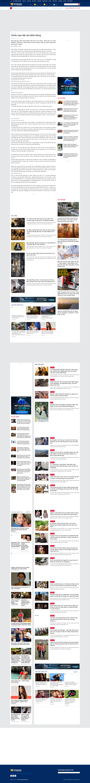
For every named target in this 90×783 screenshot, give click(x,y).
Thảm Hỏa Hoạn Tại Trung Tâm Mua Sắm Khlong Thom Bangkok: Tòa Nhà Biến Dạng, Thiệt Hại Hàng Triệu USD (64, 383)
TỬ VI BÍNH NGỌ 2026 (17, 1)
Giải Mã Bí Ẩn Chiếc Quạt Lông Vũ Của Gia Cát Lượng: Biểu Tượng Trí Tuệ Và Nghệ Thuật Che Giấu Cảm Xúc (64, 549)
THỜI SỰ (24, 1)
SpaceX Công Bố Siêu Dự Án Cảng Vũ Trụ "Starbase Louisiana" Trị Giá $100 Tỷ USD (68, 312)
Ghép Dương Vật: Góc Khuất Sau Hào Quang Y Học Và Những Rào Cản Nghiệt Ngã (23, 456)
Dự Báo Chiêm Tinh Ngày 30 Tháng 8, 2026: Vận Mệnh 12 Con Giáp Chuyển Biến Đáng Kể (71, 145)
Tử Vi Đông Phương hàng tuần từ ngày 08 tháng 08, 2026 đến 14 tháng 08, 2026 (23, 428)
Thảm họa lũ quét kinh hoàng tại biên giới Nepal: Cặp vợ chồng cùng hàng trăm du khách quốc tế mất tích (64, 644)
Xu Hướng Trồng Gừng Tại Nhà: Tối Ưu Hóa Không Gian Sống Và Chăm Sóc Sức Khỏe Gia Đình (63, 525)
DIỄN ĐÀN (39, 1)
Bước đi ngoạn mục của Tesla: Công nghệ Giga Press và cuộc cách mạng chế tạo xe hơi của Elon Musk (68, 293)
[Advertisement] (45, 20)
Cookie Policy (12, 773)
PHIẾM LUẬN (44, 1)
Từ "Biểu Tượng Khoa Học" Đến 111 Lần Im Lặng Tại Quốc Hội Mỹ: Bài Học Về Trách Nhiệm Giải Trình (41, 231)
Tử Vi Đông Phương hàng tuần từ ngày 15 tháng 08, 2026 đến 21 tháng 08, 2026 (23, 442)
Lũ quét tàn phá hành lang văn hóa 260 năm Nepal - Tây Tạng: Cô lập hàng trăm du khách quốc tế (68, 219)
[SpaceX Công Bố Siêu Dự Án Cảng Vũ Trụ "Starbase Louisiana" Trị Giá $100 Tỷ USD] (68, 303)
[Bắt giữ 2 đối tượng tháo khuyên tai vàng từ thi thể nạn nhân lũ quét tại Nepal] (60, 131)
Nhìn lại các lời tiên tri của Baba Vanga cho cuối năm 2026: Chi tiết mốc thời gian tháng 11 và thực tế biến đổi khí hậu (64, 454)
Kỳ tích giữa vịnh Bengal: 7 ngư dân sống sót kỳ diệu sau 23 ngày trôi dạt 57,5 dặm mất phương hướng (64, 631)
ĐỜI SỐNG (34, 1)
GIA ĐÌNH (60, 1)
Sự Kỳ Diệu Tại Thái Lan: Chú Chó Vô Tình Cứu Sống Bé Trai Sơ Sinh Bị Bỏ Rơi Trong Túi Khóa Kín (64, 441)
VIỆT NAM (29, 1)
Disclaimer (29, 773)
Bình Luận (13, 33)
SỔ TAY (50, 1)
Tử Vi (52, 402)
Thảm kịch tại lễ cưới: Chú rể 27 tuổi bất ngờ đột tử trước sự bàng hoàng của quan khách (70, 110)
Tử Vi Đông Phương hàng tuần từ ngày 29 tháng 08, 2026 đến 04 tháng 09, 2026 (68, 241)
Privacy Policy (18, 773)
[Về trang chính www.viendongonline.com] (11, 1)
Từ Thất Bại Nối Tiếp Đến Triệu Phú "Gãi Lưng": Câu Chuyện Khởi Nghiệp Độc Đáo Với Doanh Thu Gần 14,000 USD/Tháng (64, 371)
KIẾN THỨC (55, 1)
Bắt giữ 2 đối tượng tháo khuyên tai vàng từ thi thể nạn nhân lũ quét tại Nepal (71, 131)
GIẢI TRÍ (64, 1)
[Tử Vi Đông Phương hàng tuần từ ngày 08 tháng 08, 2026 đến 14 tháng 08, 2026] (13, 428)
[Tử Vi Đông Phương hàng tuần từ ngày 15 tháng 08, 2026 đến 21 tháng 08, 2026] (13, 441)
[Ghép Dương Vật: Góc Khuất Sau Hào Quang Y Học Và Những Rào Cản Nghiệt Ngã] (13, 455)
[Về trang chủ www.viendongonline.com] (16, 4)
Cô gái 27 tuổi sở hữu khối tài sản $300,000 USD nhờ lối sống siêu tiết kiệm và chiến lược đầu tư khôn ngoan (64, 537)
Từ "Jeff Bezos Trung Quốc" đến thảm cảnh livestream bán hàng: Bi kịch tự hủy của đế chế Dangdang (64, 466)
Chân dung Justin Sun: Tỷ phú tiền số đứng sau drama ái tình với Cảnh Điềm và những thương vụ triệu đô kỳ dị (64, 607)
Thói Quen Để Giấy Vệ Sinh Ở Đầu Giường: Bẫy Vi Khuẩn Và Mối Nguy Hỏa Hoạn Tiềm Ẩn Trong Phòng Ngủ (64, 489)
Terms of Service (24, 773)
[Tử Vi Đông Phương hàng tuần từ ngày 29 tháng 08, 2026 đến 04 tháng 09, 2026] (68, 230)
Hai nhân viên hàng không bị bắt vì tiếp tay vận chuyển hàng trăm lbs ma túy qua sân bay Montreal (64, 619)
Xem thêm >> (70, 1)
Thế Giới (52, 367)
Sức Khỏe (53, 485)
